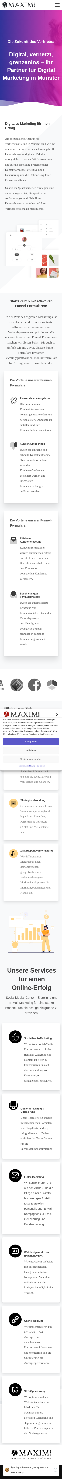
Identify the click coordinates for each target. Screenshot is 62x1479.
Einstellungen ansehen (31, 759)
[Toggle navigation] (57, 5)
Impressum (41, 766)
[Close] (55, 1469)
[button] (57, 714)
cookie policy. (17, 1472)
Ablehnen (31, 750)
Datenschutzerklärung (27, 766)
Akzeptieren (31, 741)
